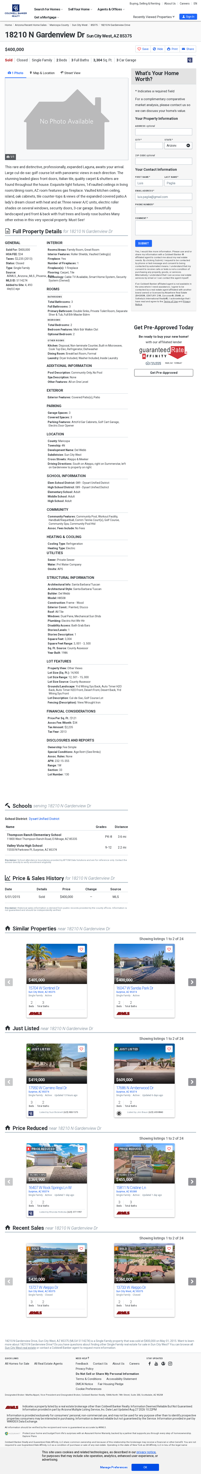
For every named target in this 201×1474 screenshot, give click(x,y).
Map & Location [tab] (43, 73)
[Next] (192, 982)
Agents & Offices (110, 9)
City (138, 139)
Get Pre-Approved (163, 373)
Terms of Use (171, 301)
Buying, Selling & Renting (145, 3)
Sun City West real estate (20, 1347)
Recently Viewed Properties (153, 17)
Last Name (171, 176)
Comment (141, 218)
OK (145, 1467)
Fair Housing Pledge (110, 1384)
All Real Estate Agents (48, 1363)
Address (145, 125)
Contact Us (100, 1363)
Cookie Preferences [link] (88, 1389)
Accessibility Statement (121, 1379)
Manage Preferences (114, 1467)
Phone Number (144, 204)
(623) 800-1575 (70, 1112)
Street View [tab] (72, 73)
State (168, 139)
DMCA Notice (84, 1384)
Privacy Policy (84, 1369)
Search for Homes (47, 9)
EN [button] (195, 3)
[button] (188, 17)
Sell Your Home (79, 9)
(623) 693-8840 (155, 1112)
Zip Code (145, 155)
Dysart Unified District (44, 819)
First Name (142, 176)
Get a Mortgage (45, 17)
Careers (185, 3)
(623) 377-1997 (74, 1212)
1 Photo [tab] (17, 73)
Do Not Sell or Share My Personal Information (107, 1374)
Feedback (82, 1363)
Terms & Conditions (88, 1379)
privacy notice (146, 1452)
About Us (170, 3)
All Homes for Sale (17, 1363)
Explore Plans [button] (30, 1436)
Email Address (144, 190)
